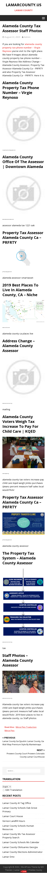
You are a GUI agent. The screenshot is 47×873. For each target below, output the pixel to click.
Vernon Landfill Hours (13, 821)
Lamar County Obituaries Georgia (20, 847)
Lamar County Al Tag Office (16, 803)
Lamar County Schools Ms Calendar (20, 842)
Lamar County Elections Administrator (22, 852)
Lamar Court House (12, 816)
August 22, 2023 (12, 37)
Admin (27, 37)
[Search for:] (24, 771)
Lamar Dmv (8, 856)
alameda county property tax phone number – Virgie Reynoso (22, 47)
